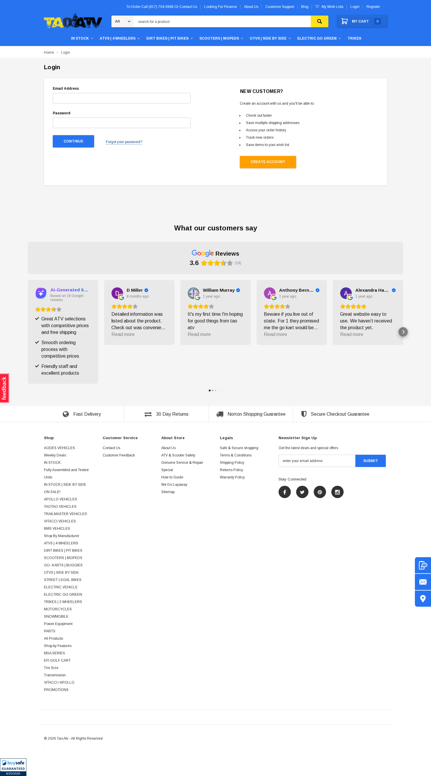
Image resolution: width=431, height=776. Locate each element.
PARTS (49, 631)
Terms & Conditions (236, 456)
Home (49, 52)
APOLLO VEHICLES (60, 499)
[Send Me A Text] (423, 565)
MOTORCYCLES (58, 609)
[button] (13, 767)
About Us (168, 448)
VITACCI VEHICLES (60, 521)
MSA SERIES (54, 653)
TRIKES (354, 38)
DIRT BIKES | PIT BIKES (167, 38)
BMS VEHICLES (57, 529)
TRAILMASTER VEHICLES (65, 514)
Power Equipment (58, 624)
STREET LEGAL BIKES (63, 580)
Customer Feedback (119, 456)
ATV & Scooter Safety (178, 456)
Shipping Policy (232, 463)
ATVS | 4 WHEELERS (117, 38)
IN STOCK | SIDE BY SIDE (65, 485)
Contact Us (111, 448)
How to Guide (172, 478)
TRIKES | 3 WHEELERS (63, 602)
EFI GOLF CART (57, 661)
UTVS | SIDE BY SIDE (268, 38)
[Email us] (423, 582)
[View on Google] (117, 293)
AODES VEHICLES (59, 448)
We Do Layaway (174, 485)
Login (354, 7)
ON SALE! (52, 492)
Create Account (268, 162)
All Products (53, 639)
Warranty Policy (232, 478)
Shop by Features (58, 646)
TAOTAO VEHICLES (60, 507)
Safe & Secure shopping (239, 448)
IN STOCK (80, 38)
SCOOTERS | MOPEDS (219, 38)
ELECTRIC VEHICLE (61, 587)
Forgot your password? (124, 142)
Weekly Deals (55, 456)
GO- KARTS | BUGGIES (63, 565)
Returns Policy (231, 470)
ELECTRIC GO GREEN (317, 38)
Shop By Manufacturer (61, 536)
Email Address (66, 88)
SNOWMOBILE (56, 617)
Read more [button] (123, 334)
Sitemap (167, 492)
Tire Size (51, 668)
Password (61, 113)
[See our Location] (423, 599)
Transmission (55, 675)
